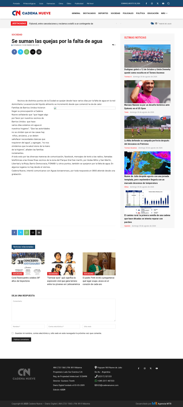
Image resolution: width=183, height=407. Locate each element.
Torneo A (128, 77)
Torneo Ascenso (130, 148)
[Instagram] (152, 3)
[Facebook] (146, 3)
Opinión (127, 226)
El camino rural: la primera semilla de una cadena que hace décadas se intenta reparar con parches (147, 218)
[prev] (116, 23)
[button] (168, 3)
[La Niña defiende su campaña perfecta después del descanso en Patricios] (147, 127)
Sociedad (17, 35)
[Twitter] (157, 3)
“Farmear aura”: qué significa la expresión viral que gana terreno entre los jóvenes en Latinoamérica (63, 281)
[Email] (33, 52)
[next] (120, 23)
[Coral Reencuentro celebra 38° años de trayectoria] (28, 263)
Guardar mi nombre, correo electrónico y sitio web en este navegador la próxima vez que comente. (58, 333)
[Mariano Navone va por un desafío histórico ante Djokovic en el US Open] (147, 91)
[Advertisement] (63, 77)
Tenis (126, 112)
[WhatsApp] (26, 52)
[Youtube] (163, 3)
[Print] (39, 52)
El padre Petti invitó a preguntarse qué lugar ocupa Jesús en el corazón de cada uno (98, 281)
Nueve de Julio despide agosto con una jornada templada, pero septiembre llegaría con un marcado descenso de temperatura (146, 179)
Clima (126, 187)
